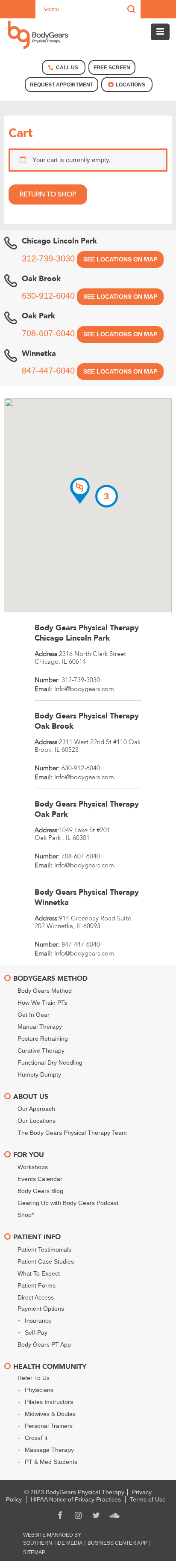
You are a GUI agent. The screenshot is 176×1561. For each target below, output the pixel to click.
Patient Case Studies (46, 1261)
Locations (130, 85)
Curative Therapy (41, 1050)
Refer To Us (34, 1377)
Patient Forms (37, 1285)
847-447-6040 (48, 370)
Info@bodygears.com (84, 689)
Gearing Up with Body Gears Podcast (68, 1202)
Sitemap (34, 1552)
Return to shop (48, 194)
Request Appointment (61, 85)
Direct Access (36, 1297)
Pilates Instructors (49, 1401)
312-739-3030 (48, 258)
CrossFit (36, 1437)
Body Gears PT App (44, 1344)
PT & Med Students (51, 1461)
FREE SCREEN (112, 68)
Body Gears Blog (40, 1190)
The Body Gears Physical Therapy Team (72, 1132)
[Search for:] (88, 9)
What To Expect (39, 1273)
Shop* (26, 1214)
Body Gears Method (45, 990)
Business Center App (117, 1543)
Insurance (38, 1320)
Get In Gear (34, 1014)
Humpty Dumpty (39, 1074)
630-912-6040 (48, 295)
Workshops (33, 1166)
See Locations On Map (120, 259)
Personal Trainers (49, 1425)
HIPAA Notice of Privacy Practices (76, 1499)
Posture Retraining (43, 1038)
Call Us (67, 68)
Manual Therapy (40, 1026)
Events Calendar (40, 1178)
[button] (80, 490)
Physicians (39, 1389)
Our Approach (36, 1108)
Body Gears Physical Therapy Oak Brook (87, 721)
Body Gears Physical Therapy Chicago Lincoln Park (87, 633)
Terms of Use (148, 1499)
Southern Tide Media (52, 1543)
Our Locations (37, 1120)
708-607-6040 (48, 333)
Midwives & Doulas (50, 1413)
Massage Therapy (49, 1449)
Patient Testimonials (44, 1249)
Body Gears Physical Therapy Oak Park (87, 809)
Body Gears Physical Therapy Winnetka (87, 897)
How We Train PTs (42, 1002)
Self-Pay (36, 1332)
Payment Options (41, 1308)
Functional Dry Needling (50, 1062)
